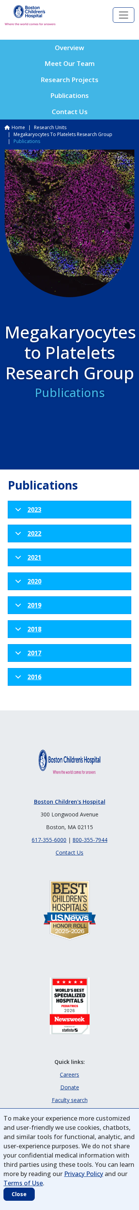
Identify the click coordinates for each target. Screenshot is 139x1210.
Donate (69, 1087)
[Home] (30, 15)
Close (19, 1194)
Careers (69, 1074)
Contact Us (70, 111)
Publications (69, 95)
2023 (34, 509)
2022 (34, 533)
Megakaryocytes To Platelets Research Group (63, 134)
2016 (34, 677)
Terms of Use (23, 1183)
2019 (34, 605)
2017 (34, 653)
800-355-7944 (90, 839)
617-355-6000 (49, 839)
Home (18, 127)
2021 (34, 557)
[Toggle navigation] (123, 15)
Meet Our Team (69, 63)
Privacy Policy (83, 1174)
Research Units (50, 127)
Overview (69, 47)
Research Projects (69, 79)
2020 (34, 581)
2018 (34, 629)
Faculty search (70, 1100)
